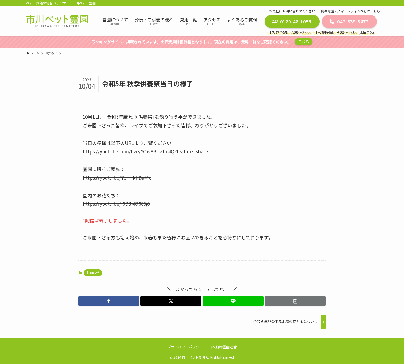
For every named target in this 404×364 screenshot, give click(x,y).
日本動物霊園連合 (222, 346)
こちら (303, 41)
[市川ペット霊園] (57, 21)
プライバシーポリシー (185, 346)
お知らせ (92, 272)
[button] (108, 301)
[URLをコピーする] (295, 301)
